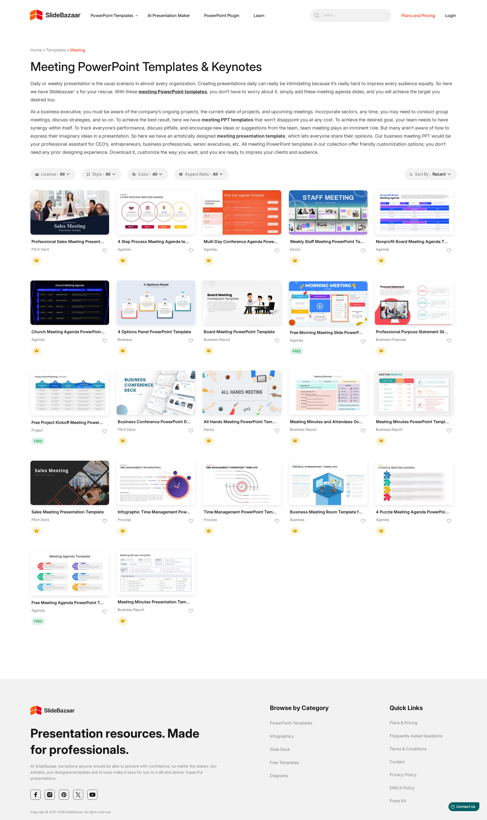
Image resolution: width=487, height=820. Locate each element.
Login (450, 15)
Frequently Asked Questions (416, 735)
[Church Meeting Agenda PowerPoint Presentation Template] (69, 303)
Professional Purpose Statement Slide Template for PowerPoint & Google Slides (413, 331)
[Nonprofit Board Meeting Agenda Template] (414, 212)
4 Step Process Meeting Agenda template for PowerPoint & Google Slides (155, 241)
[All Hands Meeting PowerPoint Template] (242, 392)
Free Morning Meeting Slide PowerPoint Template (327, 332)
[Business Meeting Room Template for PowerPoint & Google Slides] (328, 483)
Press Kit (398, 800)
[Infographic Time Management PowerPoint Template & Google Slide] (156, 483)
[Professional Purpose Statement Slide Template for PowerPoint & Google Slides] (414, 303)
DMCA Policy (402, 787)
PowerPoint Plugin (221, 15)
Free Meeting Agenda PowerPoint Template (68, 602)
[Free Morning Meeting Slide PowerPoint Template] (328, 303)
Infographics (282, 736)
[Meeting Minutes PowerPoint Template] (414, 392)
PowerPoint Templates (112, 15)
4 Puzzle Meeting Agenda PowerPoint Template (413, 512)
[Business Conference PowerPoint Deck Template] (156, 392)
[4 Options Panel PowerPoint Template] (156, 303)
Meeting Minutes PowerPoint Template (413, 421)
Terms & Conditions (408, 748)
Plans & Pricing (404, 722)
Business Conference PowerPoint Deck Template (155, 421)
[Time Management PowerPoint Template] (242, 483)
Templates (56, 49)
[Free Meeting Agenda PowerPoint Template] (69, 573)
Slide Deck (280, 749)
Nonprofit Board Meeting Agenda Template (413, 241)
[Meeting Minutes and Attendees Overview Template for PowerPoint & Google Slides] (328, 392)
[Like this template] (104, 251)
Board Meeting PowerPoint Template (239, 331)
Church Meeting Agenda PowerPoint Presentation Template (68, 331)
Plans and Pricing (418, 15)
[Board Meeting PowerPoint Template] (242, 303)
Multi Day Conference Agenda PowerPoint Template (241, 241)
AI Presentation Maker (169, 15)
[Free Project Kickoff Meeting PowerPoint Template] (69, 393)
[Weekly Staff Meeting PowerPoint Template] (328, 212)
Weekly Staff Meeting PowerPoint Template (327, 241)
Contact (397, 761)
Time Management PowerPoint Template (241, 512)
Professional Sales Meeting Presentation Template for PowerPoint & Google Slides (68, 241)
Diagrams (279, 775)
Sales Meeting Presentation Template (67, 512)
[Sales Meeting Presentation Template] (69, 483)
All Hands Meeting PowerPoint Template (241, 421)
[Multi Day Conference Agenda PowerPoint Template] (242, 212)
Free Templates (284, 762)
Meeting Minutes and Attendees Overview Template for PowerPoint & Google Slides (327, 421)
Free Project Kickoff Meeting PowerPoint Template (68, 422)
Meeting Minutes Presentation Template (155, 602)
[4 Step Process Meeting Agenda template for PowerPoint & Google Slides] (156, 212)
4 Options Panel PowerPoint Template (154, 331)
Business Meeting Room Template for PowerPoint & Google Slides (327, 512)
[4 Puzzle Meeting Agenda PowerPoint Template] (414, 483)
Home (36, 49)
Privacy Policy (403, 774)
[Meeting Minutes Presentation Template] (156, 573)
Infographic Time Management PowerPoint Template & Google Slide (155, 512)
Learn (259, 15)
